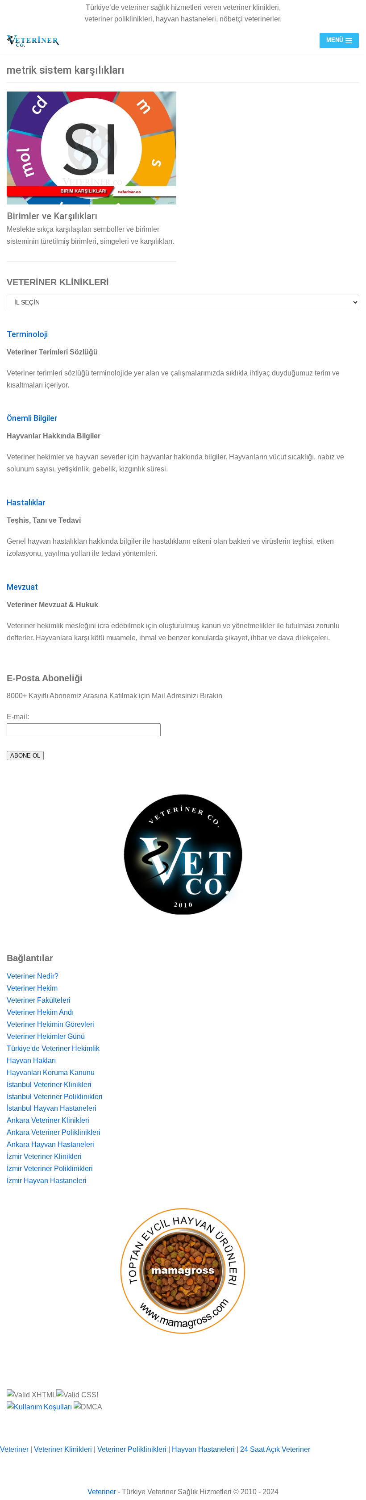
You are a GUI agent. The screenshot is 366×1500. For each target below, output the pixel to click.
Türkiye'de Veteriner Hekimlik (53, 1048)
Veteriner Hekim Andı (40, 1012)
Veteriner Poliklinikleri (131, 1449)
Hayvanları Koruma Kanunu (51, 1072)
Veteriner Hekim (32, 988)
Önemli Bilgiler (32, 418)
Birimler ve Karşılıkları (52, 216)
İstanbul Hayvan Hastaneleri (51, 1108)
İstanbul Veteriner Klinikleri (49, 1084)
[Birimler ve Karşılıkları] (91, 148)
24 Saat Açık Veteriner (275, 1449)
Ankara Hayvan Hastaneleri (50, 1144)
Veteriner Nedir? (32, 976)
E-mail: (18, 717)
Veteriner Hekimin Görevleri (50, 1024)
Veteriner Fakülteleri (39, 1000)
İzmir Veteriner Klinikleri (44, 1156)
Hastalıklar (26, 502)
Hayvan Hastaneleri (203, 1449)
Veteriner (14, 1449)
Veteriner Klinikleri (63, 1449)
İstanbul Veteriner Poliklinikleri (55, 1096)
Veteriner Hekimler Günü (46, 1036)
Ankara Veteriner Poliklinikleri (53, 1132)
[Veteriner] (33, 40)
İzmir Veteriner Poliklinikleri (50, 1168)
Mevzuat (22, 587)
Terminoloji (27, 334)
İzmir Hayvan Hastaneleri (47, 1180)
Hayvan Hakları (31, 1060)
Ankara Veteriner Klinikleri (48, 1120)
